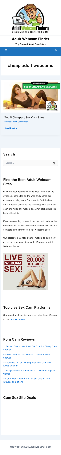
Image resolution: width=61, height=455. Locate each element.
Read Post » (10, 128)
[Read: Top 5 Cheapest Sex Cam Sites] (30, 96)
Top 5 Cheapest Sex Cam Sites (24, 117)
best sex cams (17, 319)
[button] (56, 50)
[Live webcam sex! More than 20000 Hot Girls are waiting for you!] (25, 271)
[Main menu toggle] (6, 50)
